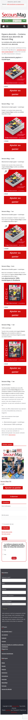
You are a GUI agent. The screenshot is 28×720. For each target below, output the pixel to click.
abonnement (12, 434)
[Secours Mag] (3, 26)
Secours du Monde (7, 689)
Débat (3, 663)
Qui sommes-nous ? (7, 631)
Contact (4, 641)
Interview (4, 679)
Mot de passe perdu (7, 532)
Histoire (4, 669)
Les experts (5, 635)
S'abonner (14, 496)
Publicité (4, 638)
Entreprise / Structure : (8, 595)
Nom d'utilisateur (6, 506)
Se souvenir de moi (8, 524)
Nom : (3, 583)
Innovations (5, 676)
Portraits (4, 686)
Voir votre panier (6, 534)
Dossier (4, 666)
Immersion (4, 672)
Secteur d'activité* (7, 601)
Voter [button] (14, 558)
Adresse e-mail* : (6, 577)
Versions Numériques (7, 653)
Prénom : (4, 589)
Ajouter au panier (15, 92)
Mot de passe (5, 515)
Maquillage (4, 682)
